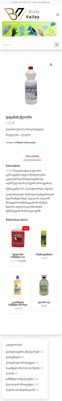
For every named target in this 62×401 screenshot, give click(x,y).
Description (32, 156)
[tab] (32, 156)
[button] (57, 14)
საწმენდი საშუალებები (25, 142)
